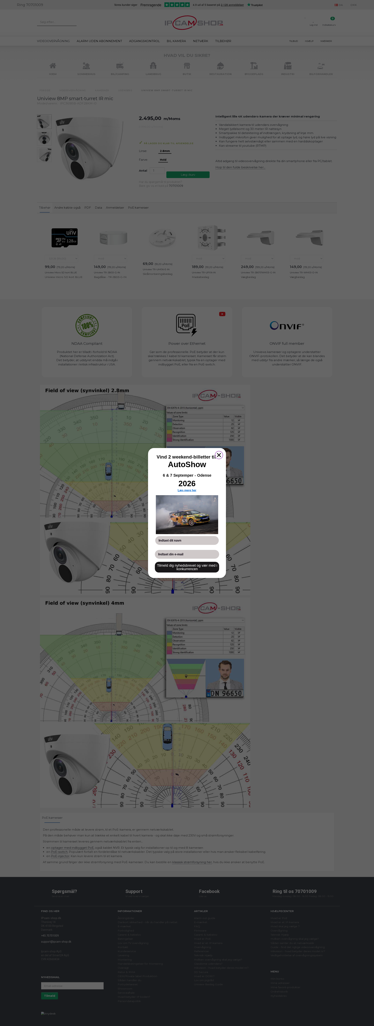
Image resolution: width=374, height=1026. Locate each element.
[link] (187, 514)
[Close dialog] (219, 455)
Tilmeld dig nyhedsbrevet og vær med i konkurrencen (187, 567)
